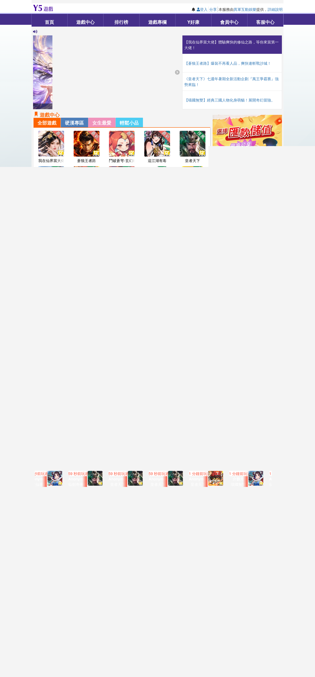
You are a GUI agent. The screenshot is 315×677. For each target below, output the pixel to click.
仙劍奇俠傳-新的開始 (56, 196)
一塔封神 (157, 231)
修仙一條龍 (121, 337)
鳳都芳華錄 (86, 231)
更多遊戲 (121, 384)
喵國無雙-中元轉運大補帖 (153, 409)
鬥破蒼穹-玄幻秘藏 (124, 160)
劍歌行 (86, 266)
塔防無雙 (86, 337)
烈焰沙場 (121, 196)
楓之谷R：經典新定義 (162, 373)
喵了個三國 (86, 302)
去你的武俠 (157, 266)
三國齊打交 (121, 373)
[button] (177, 72)
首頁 (49, 22)
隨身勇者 (192, 373)
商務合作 (192, 666)
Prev (33, 477)
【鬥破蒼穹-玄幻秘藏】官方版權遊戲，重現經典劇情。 (83, 31)
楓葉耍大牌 (192, 337)
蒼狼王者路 (86, 160)
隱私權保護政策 (169, 666)
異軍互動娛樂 (245, 9)
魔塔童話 (51, 231)
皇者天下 (192, 160)
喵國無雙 (86, 196)
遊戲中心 (85, 22)
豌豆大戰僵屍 (121, 231)
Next (281, 477)
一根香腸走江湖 (122, 266)
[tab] (47, 122)
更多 (272, 189)
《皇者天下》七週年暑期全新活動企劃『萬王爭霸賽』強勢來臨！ (231, 81)
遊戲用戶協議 (144, 666)
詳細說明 (275, 9)
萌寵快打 (192, 302)
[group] (106, 72)
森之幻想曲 (192, 266)
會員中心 (229, 22)
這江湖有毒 (157, 160)
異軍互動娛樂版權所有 (135, 656)
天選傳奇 (51, 266)
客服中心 (265, 22)
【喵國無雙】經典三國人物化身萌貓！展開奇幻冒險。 (229, 100)
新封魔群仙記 (51, 302)
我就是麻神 (192, 196)
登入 (204, 9)
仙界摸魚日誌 (121, 302)
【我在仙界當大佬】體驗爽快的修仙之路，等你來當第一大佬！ (231, 44)
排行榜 (121, 22)
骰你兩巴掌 (86, 373)
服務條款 (122, 666)
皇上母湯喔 (51, 373)
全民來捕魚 (157, 337)
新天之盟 (51, 337)
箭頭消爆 (157, 196)
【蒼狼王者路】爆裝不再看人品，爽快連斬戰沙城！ (227, 63)
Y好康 (193, 22)
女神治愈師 (157, 302)
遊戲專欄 (157, 22)
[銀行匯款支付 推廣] (247, 149)
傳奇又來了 (192, 231)
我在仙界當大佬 (51, 160)
